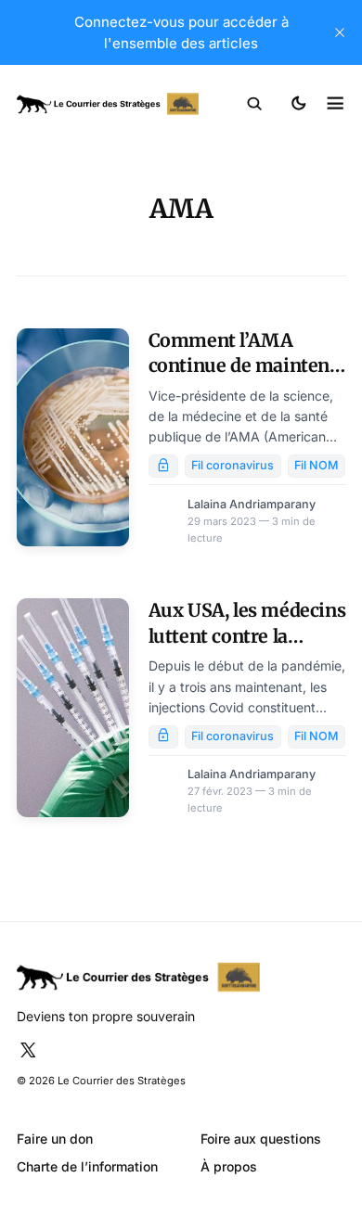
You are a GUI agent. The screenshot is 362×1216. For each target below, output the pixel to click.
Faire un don (55, 1138)
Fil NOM (316, 465)
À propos (228, 1166)
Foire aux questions (260, 1138)
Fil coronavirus (232, 465)
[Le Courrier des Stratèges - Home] (108, 104)
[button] (255, 104)
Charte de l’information (87, 1166)
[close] (340, 32)
